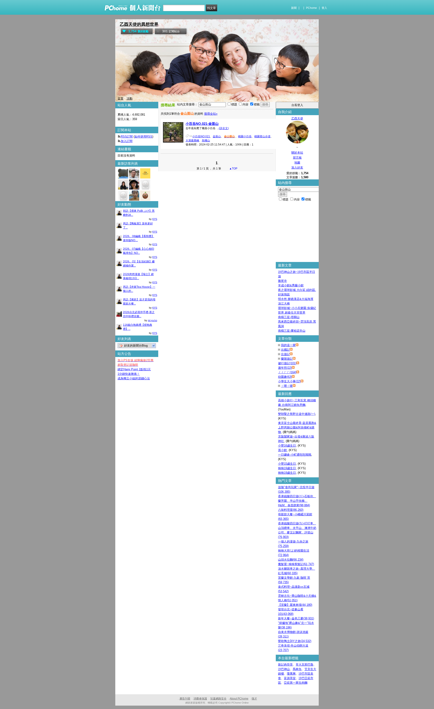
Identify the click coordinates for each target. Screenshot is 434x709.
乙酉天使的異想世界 (139, 24)
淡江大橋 (284, 303)
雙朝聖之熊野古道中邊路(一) (296, 414)
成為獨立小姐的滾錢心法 (134, 378)
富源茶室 (290, 678)
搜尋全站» (210, 113)
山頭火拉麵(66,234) (290, 559)
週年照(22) (285, 367)
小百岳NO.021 (201, 136)
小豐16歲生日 (287, 445)
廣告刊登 (184, 698)
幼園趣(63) (285, 376)
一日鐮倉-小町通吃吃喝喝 (294, 454)
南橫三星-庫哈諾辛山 (291, 330)
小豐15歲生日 (287, 463)
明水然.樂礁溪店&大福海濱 (295, 299)
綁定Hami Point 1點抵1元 (134, 369)
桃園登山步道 (262, 136)
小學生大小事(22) (289, 381)
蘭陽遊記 (287, 358)
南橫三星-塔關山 (289, 317)
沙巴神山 (284, 669)
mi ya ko (152, 320)
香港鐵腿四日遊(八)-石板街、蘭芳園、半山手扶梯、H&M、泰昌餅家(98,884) (297, 501)
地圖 (297, 162)
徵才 (254, 698)
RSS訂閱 (127, 136)
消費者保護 (200, 698)
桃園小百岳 (245, 136)
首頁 (120, 98)
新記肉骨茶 (285, 664)
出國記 (285, 349)
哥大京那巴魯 (304, 664)
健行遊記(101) (287, 363)
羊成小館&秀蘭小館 (291, 285)
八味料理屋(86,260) (290, 510)
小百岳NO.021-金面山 (202, 124)
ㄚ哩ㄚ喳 (287, 386)
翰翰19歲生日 (287, 468)
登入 (324, 8)
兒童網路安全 (218, 698)
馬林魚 (297, 669)
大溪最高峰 (192, 140)
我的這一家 (288, 345)
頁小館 (282, 450)
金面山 (217, 136)
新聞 (294, 8)
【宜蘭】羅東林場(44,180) (295, 605)
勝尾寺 (282, 281)
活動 (129, 98)
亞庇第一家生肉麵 (295, 682)
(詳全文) (224, 128)
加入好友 (297, 167)
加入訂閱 (126, 141)
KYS (154, 219)
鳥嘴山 (206, 140)
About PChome (239, 698)
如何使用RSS (143, 136)
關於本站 (297, 152)
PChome (311, 8)
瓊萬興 (291, 673)
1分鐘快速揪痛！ (129, 374)
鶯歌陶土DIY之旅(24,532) (294, 641)
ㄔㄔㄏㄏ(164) (287, 372)
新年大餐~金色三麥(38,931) (296, 618)
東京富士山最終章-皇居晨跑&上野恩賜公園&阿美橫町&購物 (297, 427)
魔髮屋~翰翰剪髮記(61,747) (296, 564)
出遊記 (285, 354)
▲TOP (233, 168)
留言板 (297, 157)
